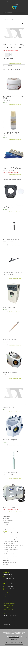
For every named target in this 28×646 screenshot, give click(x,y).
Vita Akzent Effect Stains (9, 554)
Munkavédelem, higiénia (8, 562)
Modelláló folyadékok (8, 543)
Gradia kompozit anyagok (9, 537)
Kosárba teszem (9, 58)
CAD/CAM (5, 522)
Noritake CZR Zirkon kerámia (10, 547)
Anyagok (5, 518)
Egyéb (4, 524)
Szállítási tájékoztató (8, 609)
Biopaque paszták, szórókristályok (11, 532)
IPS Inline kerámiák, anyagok (10, 541)
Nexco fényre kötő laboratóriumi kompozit (13, 545)
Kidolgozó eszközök (7, 529)
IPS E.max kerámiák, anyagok (10, 539)
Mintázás (5, 558)
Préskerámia (6, 551)
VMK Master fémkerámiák (9, 556)
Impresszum (6, 599)
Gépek (4, 527)
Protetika (5, 564)
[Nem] (26, 637)
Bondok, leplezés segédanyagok (11, 534)
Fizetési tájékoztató (8, 607)
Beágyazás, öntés (7, 520)
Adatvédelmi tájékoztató (14, 643)
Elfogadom (14, 639)
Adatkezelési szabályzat (9, 603)
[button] (23, 24)
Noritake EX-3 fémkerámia (10, 549)
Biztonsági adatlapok (8, 601)
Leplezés (9, 19)
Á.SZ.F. (5, 596)
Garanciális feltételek (8, 605)
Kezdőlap (5, 19)
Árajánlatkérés (7, 594)
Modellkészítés (6, 560)
